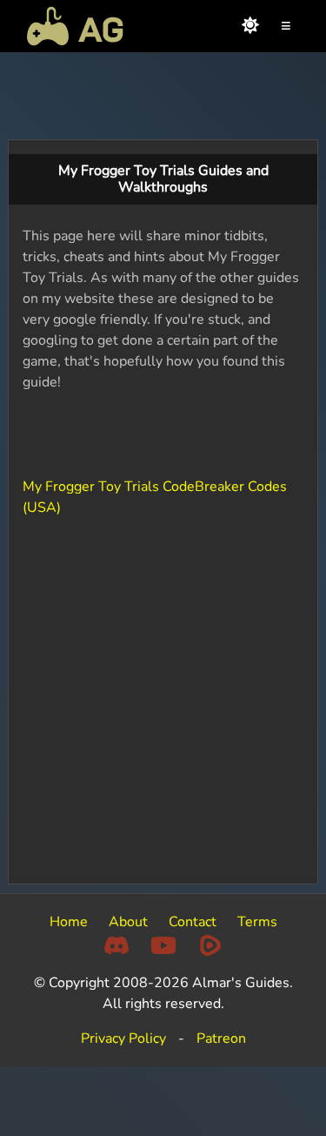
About (128, 921)
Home (69, 921)
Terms (257, 921)
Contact (192, 921)
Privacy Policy (123, 1038)
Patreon (221, 1038)
